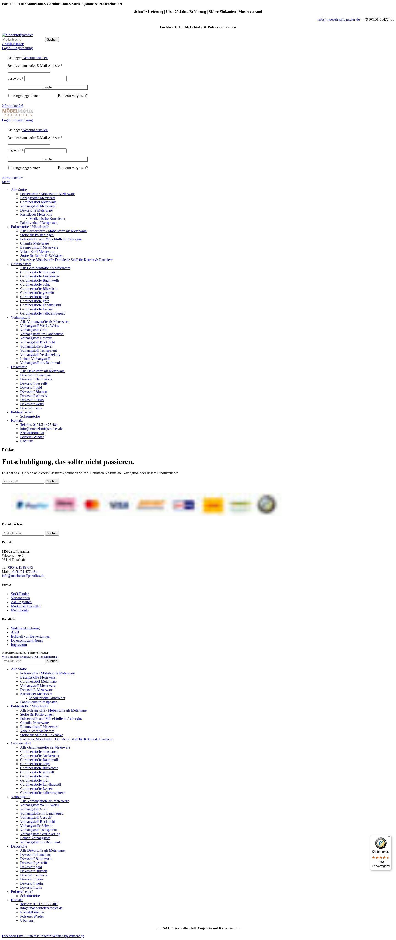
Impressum (19, 645)
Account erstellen (35, 58)
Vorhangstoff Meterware (37, 206)
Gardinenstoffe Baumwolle (39, 280)
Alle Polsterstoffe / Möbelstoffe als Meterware (53, 231)
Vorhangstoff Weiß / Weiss (39, 326)
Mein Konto (20, 610)
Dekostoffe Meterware (36, 210)
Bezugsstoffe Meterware (37, 198)
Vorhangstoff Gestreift (36, 338)
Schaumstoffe (30, 416)
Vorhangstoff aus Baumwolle (41, 363)
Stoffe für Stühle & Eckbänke (41, 256)
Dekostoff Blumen (33, 392)
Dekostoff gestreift (33, 383)
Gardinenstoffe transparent (39, 272)
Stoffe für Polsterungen (37, 235)
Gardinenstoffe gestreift (37, 293)
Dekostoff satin (31, 408)
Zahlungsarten (21, 602)
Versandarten (20, 598)
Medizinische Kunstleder (47, 218)
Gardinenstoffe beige (35, 284)
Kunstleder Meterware (36, 214)
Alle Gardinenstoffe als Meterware (45, 268)
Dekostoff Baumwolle (36, 379)
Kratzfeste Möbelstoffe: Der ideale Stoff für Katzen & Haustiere (66, 260)
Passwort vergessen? (73, 96)
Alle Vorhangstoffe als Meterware (44, 321)
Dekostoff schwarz (33, 396)
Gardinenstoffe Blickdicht (39, 289)
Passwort (15, 78)
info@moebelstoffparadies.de (338, 19)
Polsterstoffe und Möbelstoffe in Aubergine (51, 239)
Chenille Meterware (34, 243)
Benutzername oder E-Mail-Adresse (35, 66)
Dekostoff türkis (32, 400)
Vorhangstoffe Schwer (36, 346)
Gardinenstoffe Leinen (36, 309)
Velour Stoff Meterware (37, 251)
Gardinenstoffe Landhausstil (40, 305)
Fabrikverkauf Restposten (38, 223)
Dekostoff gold (31, 387)
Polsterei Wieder (32, 437)
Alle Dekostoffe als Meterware (42, 371)
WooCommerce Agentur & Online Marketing (29, 656)
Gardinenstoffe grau (34, 297)
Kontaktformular (32, 433)
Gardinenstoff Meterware (38, 202)
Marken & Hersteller (26, 606)
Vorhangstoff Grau (33, 330)
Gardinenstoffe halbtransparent (42, 313)
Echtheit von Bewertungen (30, 636)
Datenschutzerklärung (27, 640)
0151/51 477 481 (24, 571)
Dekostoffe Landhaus (35, 375)
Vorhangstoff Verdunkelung (40, 354)
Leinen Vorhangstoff (35, 359)
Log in (48, 87)
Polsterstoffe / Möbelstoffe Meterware (47, 194)
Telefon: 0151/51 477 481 (39, 425)
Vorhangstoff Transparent (38, 350)
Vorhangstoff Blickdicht (37, 342)
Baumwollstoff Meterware (39, 247)
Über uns (26, 441)
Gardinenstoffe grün (34, 301)
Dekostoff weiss (32, 404)
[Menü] (388, 837)
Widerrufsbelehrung (25, 628)
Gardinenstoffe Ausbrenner (39, 276)
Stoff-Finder (20, 594)
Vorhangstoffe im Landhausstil (42, 334)
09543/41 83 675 (20, 567)
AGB (15, 632)
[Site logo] (17, 35)
